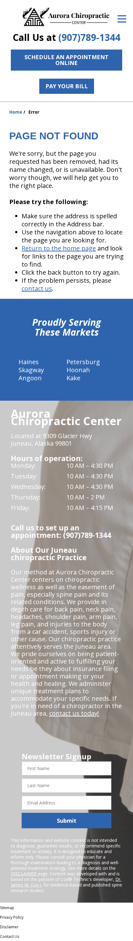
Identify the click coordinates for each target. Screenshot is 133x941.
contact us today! (74, 713)
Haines (29, 362)
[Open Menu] (122, 19)
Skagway (31, 370)
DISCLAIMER (23, 874)
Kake (73, 378)
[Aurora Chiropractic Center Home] (66, 17)
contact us (37, 288)
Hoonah (78, 370)
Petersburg (83, 362)
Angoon (30, 378)
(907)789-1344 (89, 37)
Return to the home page (59, 248)
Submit (66, 820)
